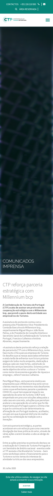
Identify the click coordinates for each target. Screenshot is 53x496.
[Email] (44, 4)
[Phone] (39, 4)
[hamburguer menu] (47, 20)
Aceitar (26, 486)
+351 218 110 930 (28, 4)
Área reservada (27, 9)
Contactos (12, 4)
